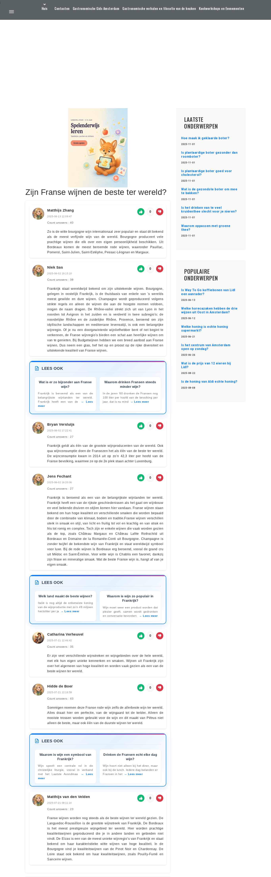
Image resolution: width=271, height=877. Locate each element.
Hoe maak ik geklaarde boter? (205, 138)
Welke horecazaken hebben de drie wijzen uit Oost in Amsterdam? (209, 310)
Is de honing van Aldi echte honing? (209, 381)
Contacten (62, 8)
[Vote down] (159, 211)
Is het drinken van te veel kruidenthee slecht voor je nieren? (209, 209)
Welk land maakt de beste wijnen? (65, 596)
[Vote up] (140, 211)
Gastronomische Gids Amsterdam (96, 8)
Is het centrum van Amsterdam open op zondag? (205, 347)
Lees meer (141, 401)
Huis (45, 8)
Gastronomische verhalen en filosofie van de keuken (159, 8)
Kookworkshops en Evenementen (221, 8)
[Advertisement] (135, 54)
